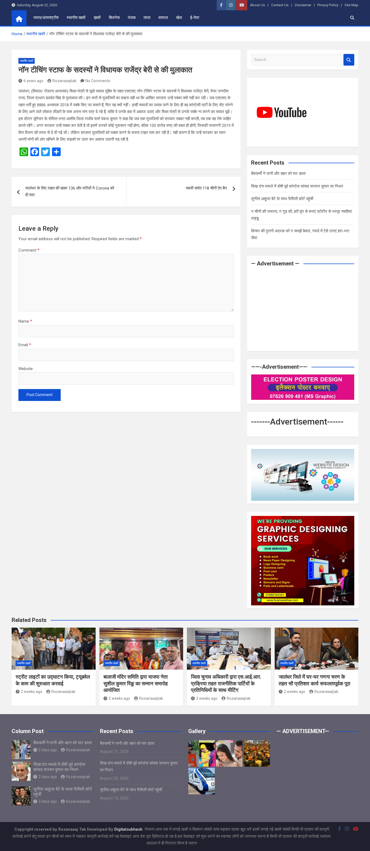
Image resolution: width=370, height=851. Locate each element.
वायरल (163, 17)
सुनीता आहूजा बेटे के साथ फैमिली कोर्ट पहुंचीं (282, 198)
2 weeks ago (31, 691)
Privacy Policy (327, 5)
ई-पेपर (194, 17)
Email (24, 344)
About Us (257, 5)
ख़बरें (97, 17)
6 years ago (33, 81)
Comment (28, 250)
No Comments (98, 81)
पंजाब (131, 17)
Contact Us (279, 5)
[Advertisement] (302, 309)
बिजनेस (114, 17)
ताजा (147, 17)
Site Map (351, 5)
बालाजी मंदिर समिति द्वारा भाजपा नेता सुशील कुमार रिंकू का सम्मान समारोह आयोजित (135, 683)
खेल (179, 17)
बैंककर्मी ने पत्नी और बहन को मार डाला (278, 173)
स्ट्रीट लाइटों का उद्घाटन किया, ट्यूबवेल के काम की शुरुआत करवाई (53, 680)
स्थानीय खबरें (76, 17)
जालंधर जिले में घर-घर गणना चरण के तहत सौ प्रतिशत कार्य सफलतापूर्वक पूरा (314, 680)
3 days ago (47, 801)
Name (25, 321)
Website (25, 368)
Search (348, 60)
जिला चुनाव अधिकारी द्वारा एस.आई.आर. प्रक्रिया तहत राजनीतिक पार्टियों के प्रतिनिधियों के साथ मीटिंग (226, 683)
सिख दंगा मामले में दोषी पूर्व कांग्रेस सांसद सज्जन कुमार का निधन (297, 186)
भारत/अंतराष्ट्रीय (46, 17)
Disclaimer (303, 5)
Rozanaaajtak (64, 81)
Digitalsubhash (129, 829)
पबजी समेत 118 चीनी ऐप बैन (206, 188)
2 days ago (47, 750)
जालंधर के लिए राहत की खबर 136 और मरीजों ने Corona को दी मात (69, 192)
